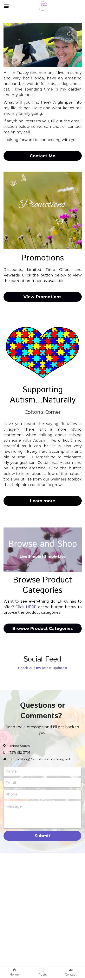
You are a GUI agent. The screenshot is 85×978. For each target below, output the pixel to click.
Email (10, 782)
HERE (31, 607)
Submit (42, 835)
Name (11, 771)
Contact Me (42, 155)
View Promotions (42, 296)
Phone (11, 794)
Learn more (42, 500)
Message (13, 806)
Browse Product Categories (42, 628)
